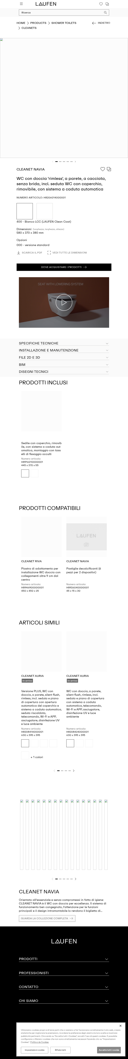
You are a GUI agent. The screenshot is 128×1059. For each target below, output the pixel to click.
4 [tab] (67, 161)
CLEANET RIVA (31, 561)
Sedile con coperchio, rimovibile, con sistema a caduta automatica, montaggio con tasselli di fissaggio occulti (41, 448)
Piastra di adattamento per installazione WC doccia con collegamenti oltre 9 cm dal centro (41, 574)
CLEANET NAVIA (77, 561)
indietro (104, 22)
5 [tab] (71, 161)
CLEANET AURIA (32, 676)
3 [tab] (64, 161)
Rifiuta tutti (60, 1050)
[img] (25, 473)
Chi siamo (28, 1001)
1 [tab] (56, 161)
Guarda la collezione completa (44, 918)
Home (21, 23)
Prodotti (28, 959)
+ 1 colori (37, 757)
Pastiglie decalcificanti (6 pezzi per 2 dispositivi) (83, 570)
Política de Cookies (39, 1042)
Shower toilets (63, 23)
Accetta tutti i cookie (109, 1050)
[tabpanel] (64, 98)
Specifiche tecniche (38, 343)
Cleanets (29, 28)
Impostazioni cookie (34, 1050)
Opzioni (22, 240)
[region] (71, 1039)
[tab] (64, 350)
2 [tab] (60, 161)
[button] (105, 13)
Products (38, 23)
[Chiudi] (120, 1025)
